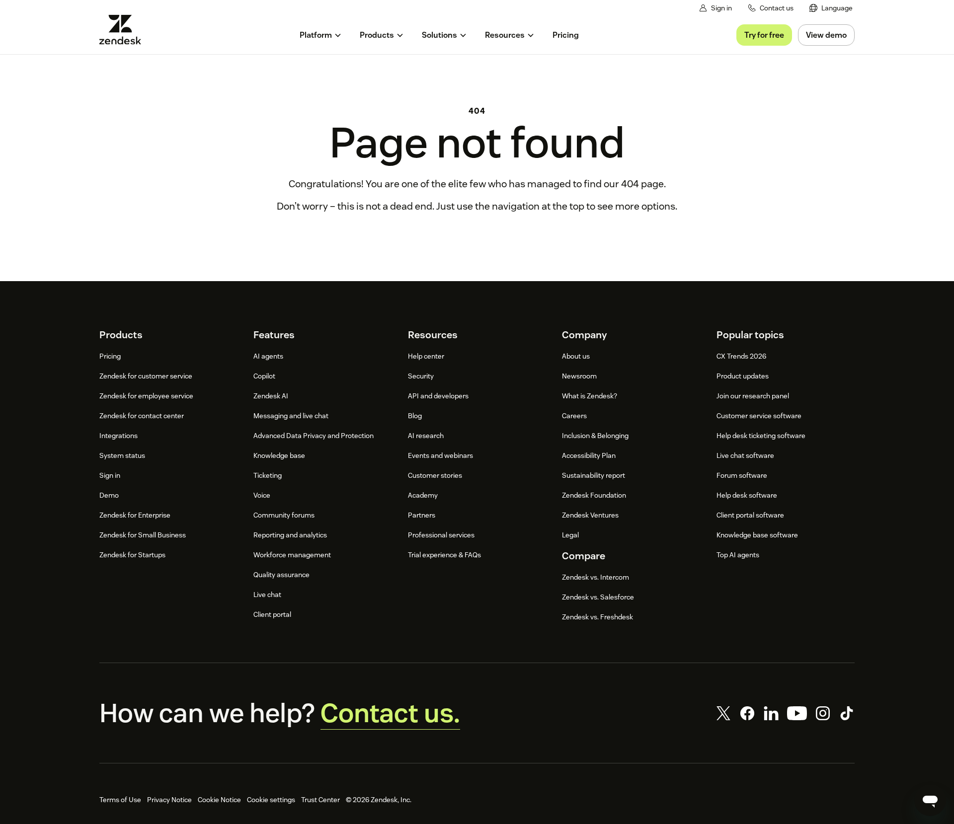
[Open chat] (930, 800)
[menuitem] (831, 8)
